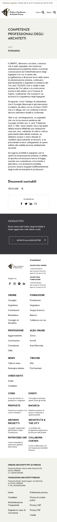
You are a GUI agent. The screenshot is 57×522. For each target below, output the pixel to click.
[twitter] (26, 204)
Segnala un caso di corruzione (16, 511)
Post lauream (36, 368)
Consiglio (12, 300)
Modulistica (13, 315)
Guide (10, 381)
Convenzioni (14, 340)
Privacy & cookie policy (37, 498)
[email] (35, 204)
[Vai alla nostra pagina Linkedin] (24, 284)
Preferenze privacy (39, 492)
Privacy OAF (35, 505)
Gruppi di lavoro (37, 310)
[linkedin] (30, 204)
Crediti (33, 515)
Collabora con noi (38, 320)
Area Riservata (36, 345)
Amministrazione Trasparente (15, 503)
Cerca (32, 335)
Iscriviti (33, 340)
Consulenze (13, 345)
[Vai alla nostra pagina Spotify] (19, 284)
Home (10, 492)
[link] (13, 12)
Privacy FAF (35, 510)
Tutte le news (14, 363)
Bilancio (33, 315)
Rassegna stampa (16, 368)
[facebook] (21, 204)
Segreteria (13, 305)
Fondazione (35, 300)
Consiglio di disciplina (13, 321)
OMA (10, 350)
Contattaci (12, 386)
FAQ (32, 363)
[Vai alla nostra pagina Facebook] (10, 284)
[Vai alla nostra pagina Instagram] (14, 284)
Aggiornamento (15, 335)
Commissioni (13, 310)
